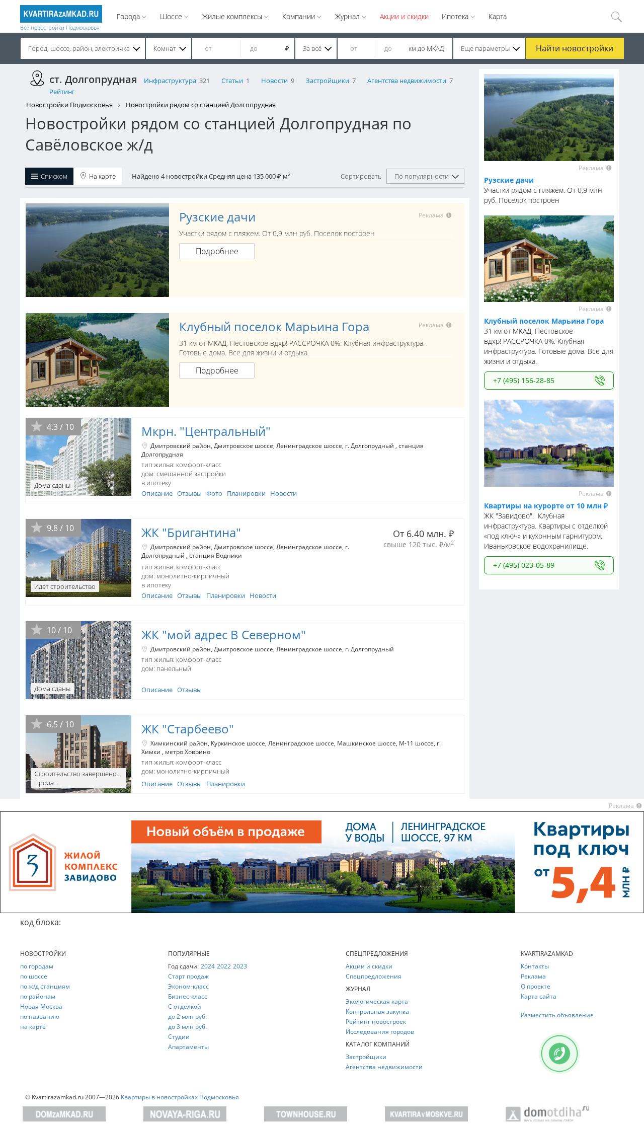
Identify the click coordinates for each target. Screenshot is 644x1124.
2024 (208, 966)
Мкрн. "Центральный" (206, 431)
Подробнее (217, 251)
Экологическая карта (377, 1001)
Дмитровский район (180, 445)
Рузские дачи (217, 216)
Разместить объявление (557, 1015)
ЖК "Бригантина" (191, 532)
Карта (498, 16)
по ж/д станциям (45, 986)
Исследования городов (380, 1031)
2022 (224, 966)
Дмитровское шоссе (243, 445)
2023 (240, 966)
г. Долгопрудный (370, 445)
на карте (33, 1026)
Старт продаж (188, 976)
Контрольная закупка (377, 1011)
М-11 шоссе (416, 743)
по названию (39, 1016)
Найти (574, 48)
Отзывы (189, 493)
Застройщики (327, 80)
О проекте (535, 986)
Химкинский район (179, 743)
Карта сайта (538, 996)
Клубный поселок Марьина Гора (274, 326)
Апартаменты (188, 1046)
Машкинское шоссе (366, 743)
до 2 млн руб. (187, 1016)
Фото (214, 493)
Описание (157, 493)
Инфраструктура (170, 80)
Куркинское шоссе (238, 743)
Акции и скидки (404, 16)
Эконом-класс (188, 986)
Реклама (533, 976)
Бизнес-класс (187, 996)
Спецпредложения (373, 976)
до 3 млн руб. (187, 1026)
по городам (36, 966)
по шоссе (33, 976)
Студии (179, 1036)
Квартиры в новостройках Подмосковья (180, 1097)
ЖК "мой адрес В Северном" (223, 634)
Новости (274, 80)
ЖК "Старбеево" (187, 728)
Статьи (232, 80)
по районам (37, 996)
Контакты (535, 966)
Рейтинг (62, 91)
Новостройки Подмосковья (69, 104)
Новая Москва (41, 1006)
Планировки (246, 493)
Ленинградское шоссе (309, 445)
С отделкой (184, 1006)
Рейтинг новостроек (376, 1021)
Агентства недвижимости (406, 80)
